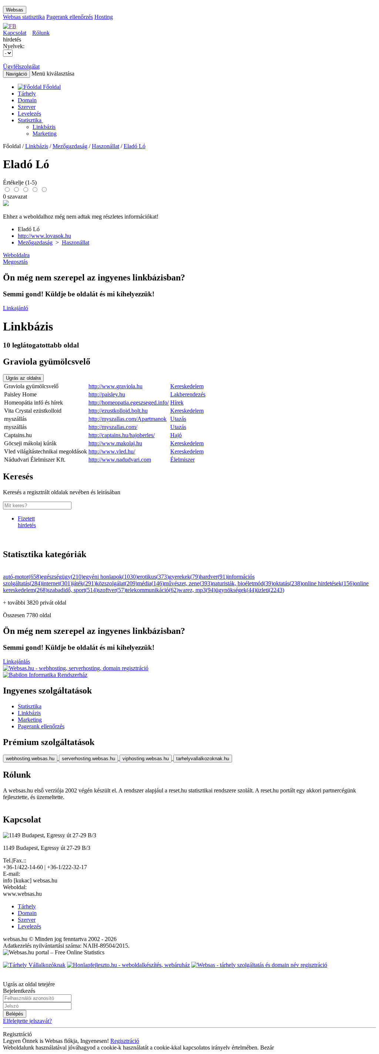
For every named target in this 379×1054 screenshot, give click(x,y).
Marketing (45, 133)
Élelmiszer (182, 459)
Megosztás (15, 262)
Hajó (176, 435)
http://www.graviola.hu (115, 386)
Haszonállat (105, 146)
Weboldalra (16, 255)
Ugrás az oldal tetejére (29, 984)
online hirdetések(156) (328, 583)
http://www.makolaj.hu (115, 443)
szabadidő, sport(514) (72, 590)
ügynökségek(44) (235, 590)
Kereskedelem (187, 386)
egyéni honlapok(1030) (110, 576)
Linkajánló (15, 308)
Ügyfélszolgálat (21, 66)
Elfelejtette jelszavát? (27, 1021)
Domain (27, 100)
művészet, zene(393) (188, 583)
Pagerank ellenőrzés (69, 17)
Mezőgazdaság (70, 146)
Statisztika (30, 120)
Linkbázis (44, 127)
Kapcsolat (14, 33)
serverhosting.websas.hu (88, 758)
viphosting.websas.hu (146, 758)
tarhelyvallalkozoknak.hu (202, 758)
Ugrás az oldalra (23, 378)
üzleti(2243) (270, 590)
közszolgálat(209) (116, 583)
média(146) (150, 583)
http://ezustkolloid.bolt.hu (118, 411)
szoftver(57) (112, 590)
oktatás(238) (287, 583)
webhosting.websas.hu (30, 758)
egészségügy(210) (62, 576)
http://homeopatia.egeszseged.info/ (128, 402)
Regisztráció (124, 1041)
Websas (14, 10)
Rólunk (41, 33)
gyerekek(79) (184, 576)
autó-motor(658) (22, 576)
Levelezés (29, 113)
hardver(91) (213, 576)
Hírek (177, 402)
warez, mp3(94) (196, 590)
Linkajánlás (16, 661)
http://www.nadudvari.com (119, 459)
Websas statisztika (24, 17)
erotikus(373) (153, 576)
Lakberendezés (187, 394)
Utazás (178, 419)
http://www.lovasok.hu (44, 236)
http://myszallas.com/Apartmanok (127, 419)
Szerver (27, 107)
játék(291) (84, 583)
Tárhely (27, 93)
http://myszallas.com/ (112, 427)
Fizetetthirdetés (27, 521)
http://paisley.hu (106, 394)
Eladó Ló (134, 146)
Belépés (14, 1014)
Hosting (103, 17)
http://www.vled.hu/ (111, 451)
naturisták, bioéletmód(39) (242, 583)
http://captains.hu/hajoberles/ (121, 435)
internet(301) (57, 583)
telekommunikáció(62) (152, 590)
